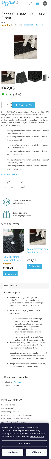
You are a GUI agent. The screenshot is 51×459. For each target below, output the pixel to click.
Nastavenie (24, 443)
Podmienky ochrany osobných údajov (16, 415)
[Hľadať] (30, 3)
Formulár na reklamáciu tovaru (13, 422)
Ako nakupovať (7, 408)
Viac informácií (37, 436)
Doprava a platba (8, 405)
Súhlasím (36, 452)
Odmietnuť (12, 452)
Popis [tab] (6, 285)
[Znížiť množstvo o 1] (11, 106)
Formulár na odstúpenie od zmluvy (15, 419)
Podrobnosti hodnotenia (33, 25)
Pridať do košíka (26, 105)
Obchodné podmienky (10, 412)
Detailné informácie (9, 174)
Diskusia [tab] (13, 285)
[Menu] (45, 3)
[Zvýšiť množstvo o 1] (11, 103)
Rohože (17, 382)
